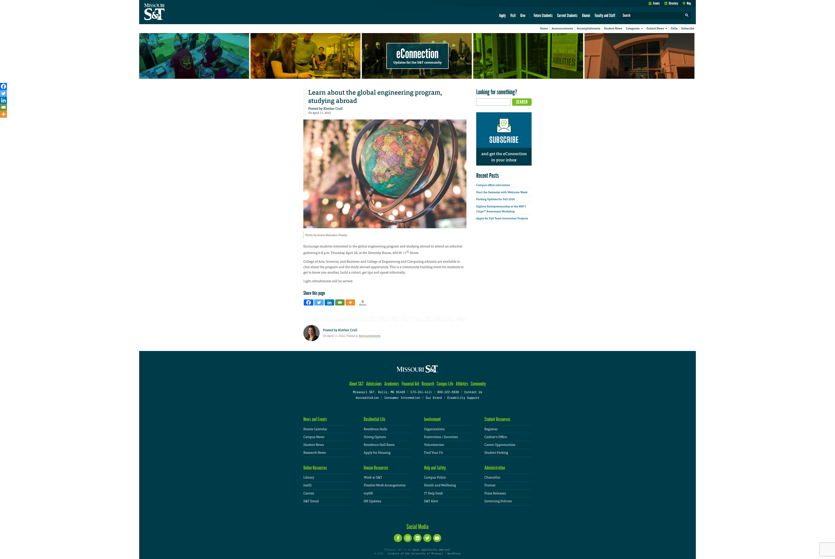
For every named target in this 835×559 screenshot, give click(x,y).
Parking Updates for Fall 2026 (495, 199)
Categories (633, 28)
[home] (168, 12)
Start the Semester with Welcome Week (502, 192)
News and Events (315, 419)
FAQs (674, 28)
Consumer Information (402, 398)
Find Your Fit (433, 453)
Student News (613, 28)
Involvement (432, 419)
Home (544, 28)
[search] (687, 15)
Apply (502, 15)
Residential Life (374, 419)
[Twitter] (3, 93)
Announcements (562, 28)
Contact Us (473, 392)
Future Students (543, 15)
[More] (3, 114)
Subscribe (687, 28)
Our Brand (434, 398)
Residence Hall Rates (379, 445)
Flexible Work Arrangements (385, 485)
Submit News (655, 28)
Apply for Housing (377, 453)
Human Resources (376, 468)
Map (689, 3)
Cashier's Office (495, 437)
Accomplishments (588, 28)
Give (522, 15)
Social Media (417, 526)
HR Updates (372, 501)
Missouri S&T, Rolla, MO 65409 (379, 392)
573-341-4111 (421, 392)
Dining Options (375, 437)
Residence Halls (375, 429)
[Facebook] (3, 86)
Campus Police (435, 477)
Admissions (374, 384)
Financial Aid (410, 384)
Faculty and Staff (605, 15)
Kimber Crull (332, 108)
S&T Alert (431, 501)
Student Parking (496, 453)
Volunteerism (434, 445)
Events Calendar (315, 429)
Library (308, 477)
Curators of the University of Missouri (415, 553)
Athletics (462, 384)
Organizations (434, 429)
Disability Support (463, 398)
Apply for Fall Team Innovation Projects (502, 218)
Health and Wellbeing (440, 485)
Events (656, 3)
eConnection (417, 53)
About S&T (356, 384)
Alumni (586, 15)
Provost (490, 485)
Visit (513, 15)
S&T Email (311, 501)
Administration (494, 468)
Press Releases (495, 493)
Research (428, 384)
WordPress (454, 553)
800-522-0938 (448, 392)
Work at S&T (373, 477)
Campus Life (445, 384)
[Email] (3, 107)
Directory (673, 3)
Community (478, 384)
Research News (314, 453)
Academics (391, 384)
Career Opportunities (499, 445)
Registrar (491, 429)
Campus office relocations (493, 185)
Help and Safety (435, 468)
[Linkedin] (3, 100)
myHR (368, 493)
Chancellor (492, 477)
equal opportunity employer (431, 550)
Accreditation (367, 398)
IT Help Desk (433, 493)
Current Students (567, 15)
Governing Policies (498, 501)
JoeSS (307, 485)
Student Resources (497, 419)
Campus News (313, 437)
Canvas (308, 493)
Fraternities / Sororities (441, 437)
